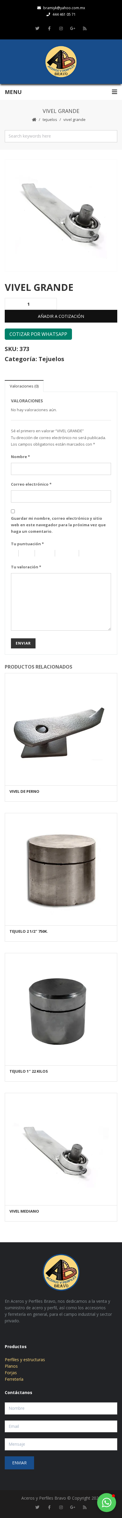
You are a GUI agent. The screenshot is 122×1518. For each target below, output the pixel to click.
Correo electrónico (31, 484)
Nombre (20, 456)
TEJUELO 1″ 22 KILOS (28, 1071)
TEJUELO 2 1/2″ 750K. (28, 931)
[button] (106, 1502)
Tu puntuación (27, 543)
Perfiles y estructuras (25, 1359)
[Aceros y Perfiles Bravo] (61, 61)
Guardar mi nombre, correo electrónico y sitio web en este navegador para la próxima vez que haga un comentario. (58, 525)
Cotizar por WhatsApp (38, 334)
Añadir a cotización (61, 316)
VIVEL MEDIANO (24, 1211)
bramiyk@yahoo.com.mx (64, 7)
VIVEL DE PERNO (24, 791)
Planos (11, 1366)
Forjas (11, 1372)
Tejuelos (50, 119)
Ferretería (14, 1379)
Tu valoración (26, 567)
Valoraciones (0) (24, 386)
